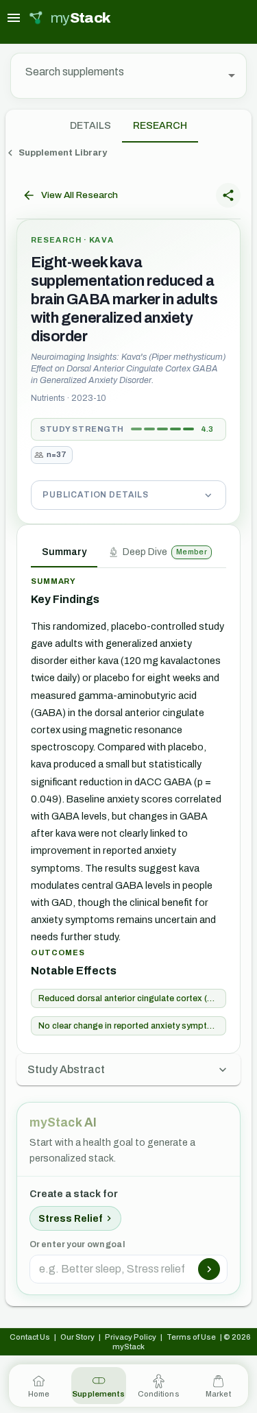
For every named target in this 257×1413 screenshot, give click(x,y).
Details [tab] (90, 126)
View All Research (79, 195)
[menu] (13, 18)
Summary (64, 552)
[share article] (228, 195)
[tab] (160, 126)
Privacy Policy (130, 1337)
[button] (128, 494)
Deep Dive (165, 552)
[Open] (231, 75)
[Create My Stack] (209, 1269)
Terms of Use (191, 1337)
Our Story (77, 1337)
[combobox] (118, 76)
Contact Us (30, 1337)
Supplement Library (63, 153)
